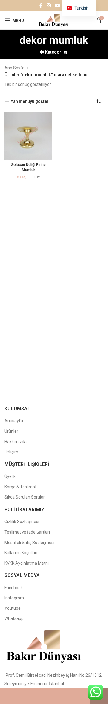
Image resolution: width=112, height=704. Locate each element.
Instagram (14, 597)
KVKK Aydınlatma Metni (26, 563)
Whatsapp (14, 618)
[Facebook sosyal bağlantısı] (41, 5)
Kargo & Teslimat (20, 486)
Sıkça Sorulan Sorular (24, 497)
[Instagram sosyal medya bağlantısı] (49, 5)
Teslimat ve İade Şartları (27, 532)
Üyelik (10, 476)
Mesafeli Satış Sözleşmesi (29, 542)
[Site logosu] (54, 20)
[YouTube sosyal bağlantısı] (57, 5)
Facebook (13, 587)
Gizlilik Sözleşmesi (21, 521)
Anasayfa (13, 420)
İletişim (11, 451)
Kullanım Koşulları (20, 552)
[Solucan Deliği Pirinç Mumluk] (28, 136)
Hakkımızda (15, 441)
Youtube (12, 608)
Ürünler (11, 431)
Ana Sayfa (14, 67)
